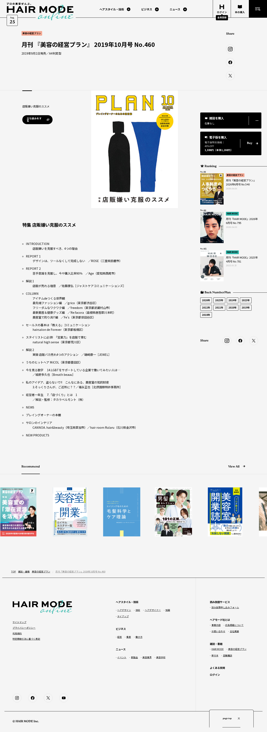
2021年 (219, 307)
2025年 (219, 300)
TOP (13, 571)
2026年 (206, 300)
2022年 (206, 307)
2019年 (246, 307)
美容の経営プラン (235, 175)
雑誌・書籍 (24, 571)
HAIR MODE (232, 213)
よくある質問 (217, 668)
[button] (230, 120)
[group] (62, 511)
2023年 (246, 300)
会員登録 (222, 17)
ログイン (215, 675)
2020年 (232, 307)
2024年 (232, 300)
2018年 (206, 314)
